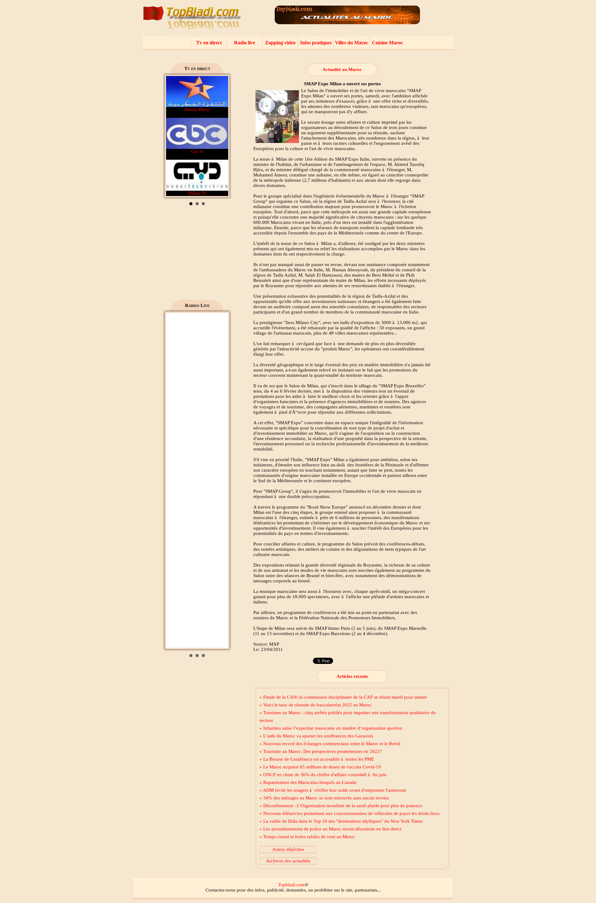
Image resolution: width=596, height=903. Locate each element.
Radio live (244, 42)
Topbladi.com (291, 884)
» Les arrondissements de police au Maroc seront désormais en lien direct (330, 828)
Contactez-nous (220, 889)
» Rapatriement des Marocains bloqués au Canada (308, 782)
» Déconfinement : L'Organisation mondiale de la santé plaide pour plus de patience (341, 805)
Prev (174, 136)
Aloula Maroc (197, 109)
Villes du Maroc (351, 42)
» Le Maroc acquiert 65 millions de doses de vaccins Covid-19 (320, 766)
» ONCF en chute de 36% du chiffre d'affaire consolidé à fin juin (323, 774)
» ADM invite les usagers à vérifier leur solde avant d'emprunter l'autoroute (333, 790)
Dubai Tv (197, 193)
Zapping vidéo (280, 42)
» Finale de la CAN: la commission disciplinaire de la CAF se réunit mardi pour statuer (343, 697)
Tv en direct (209, 42)
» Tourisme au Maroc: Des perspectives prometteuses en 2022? (321, 751)
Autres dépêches (288, 849)
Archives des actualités (288, 860)
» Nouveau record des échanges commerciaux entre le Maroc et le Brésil (330, 743)
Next (220, 136)
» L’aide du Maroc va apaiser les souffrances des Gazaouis (316, 735)
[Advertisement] (197, 255)
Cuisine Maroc (387, 42)
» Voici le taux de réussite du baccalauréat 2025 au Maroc (316, 704)
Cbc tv (197, 151)
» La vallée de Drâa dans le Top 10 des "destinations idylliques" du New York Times (341, 821)
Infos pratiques (316, 42)
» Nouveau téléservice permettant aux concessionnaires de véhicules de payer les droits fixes (350, 813)
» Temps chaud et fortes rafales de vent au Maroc (307, 836)
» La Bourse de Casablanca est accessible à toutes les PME (317, 759)
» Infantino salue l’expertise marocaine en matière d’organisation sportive (331, 728)
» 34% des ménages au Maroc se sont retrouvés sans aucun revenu (324, 797)
